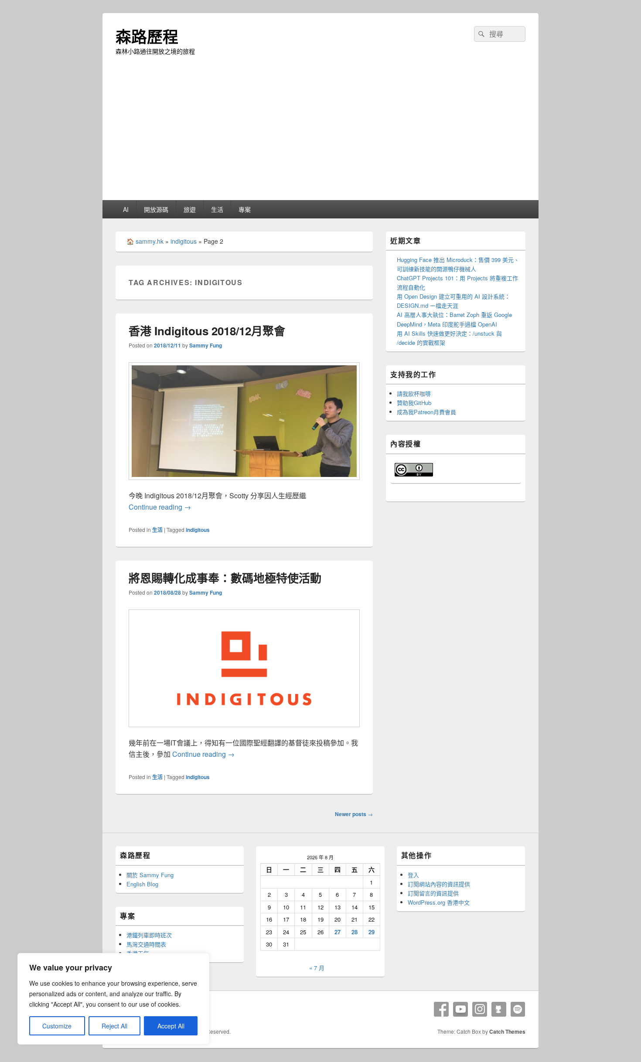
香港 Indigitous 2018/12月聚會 (207, 331)
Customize (57, 1025)
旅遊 (190, 209)
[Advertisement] (320, 135)
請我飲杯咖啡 (414, 393)
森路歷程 (147, 36)
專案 (245, 209)
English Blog (142, 884)
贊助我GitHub (414, 402)
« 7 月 (316, 967)
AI (126, 209)
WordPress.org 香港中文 (439, 902)
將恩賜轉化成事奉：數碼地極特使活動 (225, 578)
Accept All (170, 1025)
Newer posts (354, 814)
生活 (217, 209)
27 (337, 932)
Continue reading (160, 507)
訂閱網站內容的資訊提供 (439, 884)
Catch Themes (507, 1031)
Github (498, 1009)
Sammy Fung (205, 345)
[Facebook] (441, 1009)
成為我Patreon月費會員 (426, 412)
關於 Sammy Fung (150, 875)
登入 (413, 875)
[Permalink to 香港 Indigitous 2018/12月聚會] (244, 484)
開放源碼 (156, 209)
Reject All (114, 1025)
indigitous (183, 241)
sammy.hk (150, 241)
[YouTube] (460, 1009)
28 (354, 932)
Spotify (518, 1009)
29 (371, 932)
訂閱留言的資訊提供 (433, 893)
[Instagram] (479, 1009)
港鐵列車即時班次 (149, 935)
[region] (113, 999)
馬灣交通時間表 (146, 944)
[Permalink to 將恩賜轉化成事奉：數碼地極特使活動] (244, 731)
